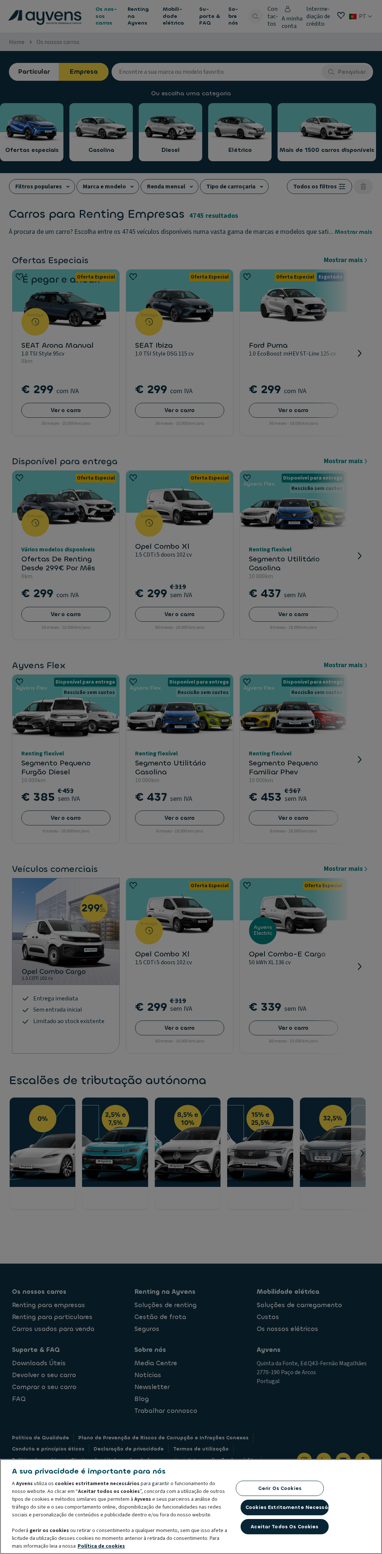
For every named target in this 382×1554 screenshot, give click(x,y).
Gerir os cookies (279, 1488)
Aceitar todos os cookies (284, 1526)
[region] (191, 1506)
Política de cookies (101, 1546)
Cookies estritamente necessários (287, 1507)
